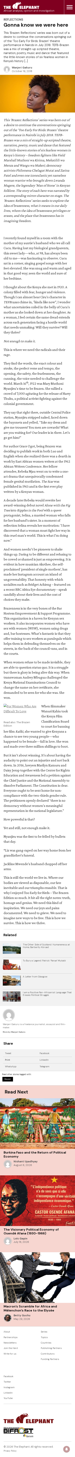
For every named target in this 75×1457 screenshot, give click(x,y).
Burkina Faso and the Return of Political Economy (35, 1154)
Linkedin (8, 1392)
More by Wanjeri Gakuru (14, 1032)
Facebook (44, 1053)
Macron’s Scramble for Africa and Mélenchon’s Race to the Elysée (30, 1308)
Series (44, 1331)
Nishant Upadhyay (26, 1161)
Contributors (48, 1353)
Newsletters (10, 1342)
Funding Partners (50, 1359)
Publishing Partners (51, 1348)
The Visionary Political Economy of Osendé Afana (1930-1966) (31, 1231)
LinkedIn (44, 1059)
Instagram (9, 1387)
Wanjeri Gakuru (22, 67)
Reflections (13, 19)
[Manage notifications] (66, 1449)
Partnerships (11, 1337)
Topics (44, 1337)
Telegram (44, 1066)
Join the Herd (11, 1348)
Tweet (8, 1053)
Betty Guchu (22, 1315)
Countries (46, 1342)
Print (7, 1059)
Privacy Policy (10, 1451)
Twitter (7, 1381)
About (7, 1331)
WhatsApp (10, 1066)
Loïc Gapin (20, 1238)
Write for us (10, 1353)
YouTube (8, 1398)
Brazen (7, 1079)
